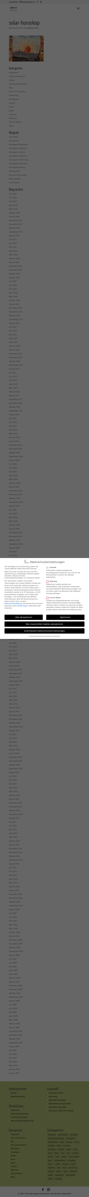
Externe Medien (55, 597)
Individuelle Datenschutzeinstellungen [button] (44, 631)
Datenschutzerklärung (13, 603)
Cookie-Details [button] (33, 636)
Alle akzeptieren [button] (23, 617)
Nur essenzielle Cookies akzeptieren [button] (44, 624)
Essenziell (52, 567)
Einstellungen (22, 606)
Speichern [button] (65, 617)
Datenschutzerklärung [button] (45, 636)
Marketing (53, 581)
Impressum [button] (56, 636)
